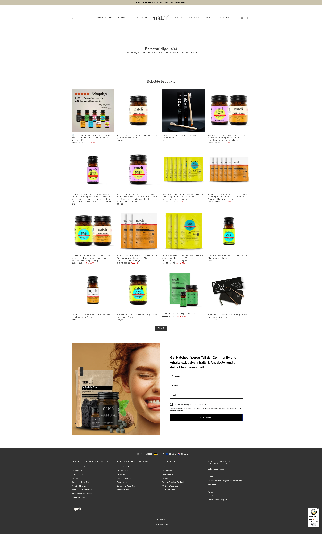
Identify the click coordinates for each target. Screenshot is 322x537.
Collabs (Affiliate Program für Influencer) (225, 481)
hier (169, 52)
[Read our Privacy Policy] (241, 408)
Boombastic (122, 482)
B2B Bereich (213, 496)
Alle (161, 328)
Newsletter (212, 484)
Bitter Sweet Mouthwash (82, 494)
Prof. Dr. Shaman (79, 486)
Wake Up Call (77, 474)
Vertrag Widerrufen (170, 486)
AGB (164, 467)
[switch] (313, 524)
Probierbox (105, 18)
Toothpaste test (78, 497)
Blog (210, 473)
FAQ (209, 488)
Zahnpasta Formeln (132, 18)
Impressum (167, 471)
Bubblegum (76, 478)
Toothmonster (123, 490)
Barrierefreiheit (168, 490)
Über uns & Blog (217, 18)
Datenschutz (167, 474)
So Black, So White (80, 467)
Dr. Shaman (77, 471)
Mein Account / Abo (216, 469)
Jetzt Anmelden (206, 417)
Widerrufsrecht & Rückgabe (174, 482)
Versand (165, 478)
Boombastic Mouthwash (82, 490)
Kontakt (211, 492)
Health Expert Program (217, 500)
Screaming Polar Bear (81, 482)
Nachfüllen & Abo (188, 18)
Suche (210, 477)
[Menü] (317, 509)
